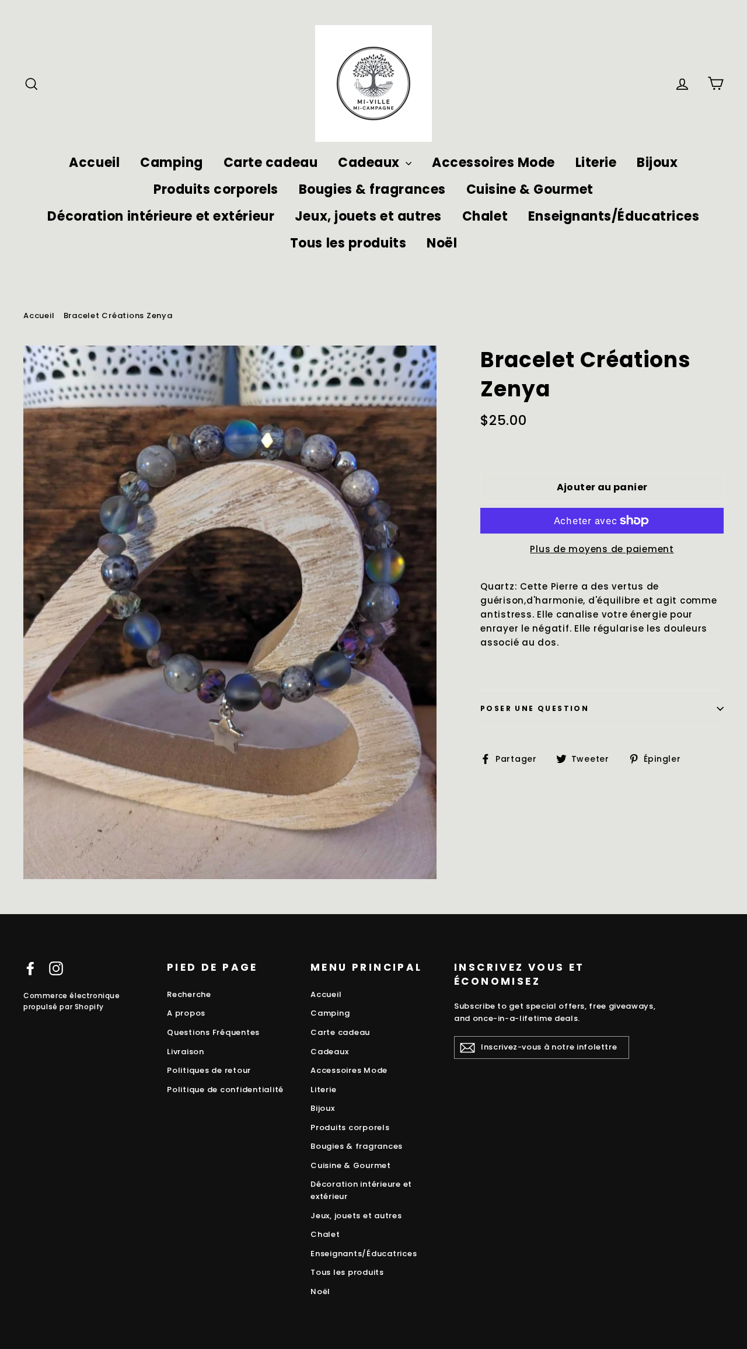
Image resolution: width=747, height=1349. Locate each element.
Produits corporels (215, 189)
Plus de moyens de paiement (602, 549)
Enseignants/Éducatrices (614, 216)
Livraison (185, 1051)
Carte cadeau (271, 163)
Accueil (94, 163)
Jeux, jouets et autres (368, 216)
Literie (596, 163)
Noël (442, 243)
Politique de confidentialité (225, 1089)
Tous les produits (348, 243)
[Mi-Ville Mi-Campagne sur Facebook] (30, 968)
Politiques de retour (209, 1070)
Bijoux (657, 163)
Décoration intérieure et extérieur (160, 216)
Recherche (189, 994)
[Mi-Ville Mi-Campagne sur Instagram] (56, 968)
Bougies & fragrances (372, 189)
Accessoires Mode (493, 163)
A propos (186, 1013)
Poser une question (534, 708)
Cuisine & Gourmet (530, 189)
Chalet (485, 216)
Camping (171, 163)
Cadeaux (370, 163)
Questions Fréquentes (213, 1032)
